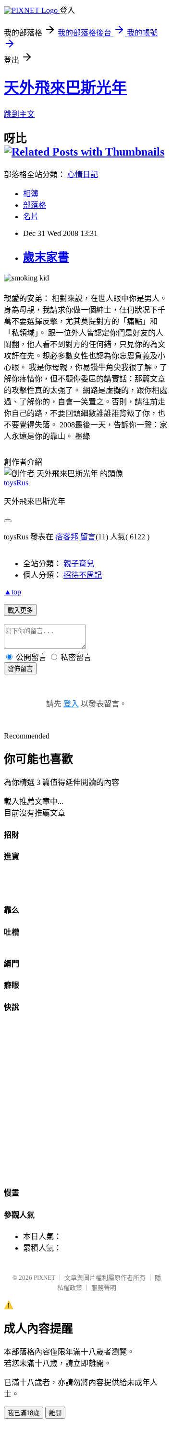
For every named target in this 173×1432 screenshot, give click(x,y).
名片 (30, 217)
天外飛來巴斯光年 (65, 87)
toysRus (16, 483)
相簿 (30, 194)
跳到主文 (19, 114)
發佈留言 (20, 668)
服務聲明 (103, 1287)
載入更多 (20, 610)
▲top (12, 592)
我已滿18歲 (23, 1413)
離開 (55, 1413)
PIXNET (44, 1277)
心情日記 (82, 174)
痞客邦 (66, 537)
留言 (88, 537)
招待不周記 (82, 575)
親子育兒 (78, 563)
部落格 (34, 205)
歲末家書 (46, 257)
